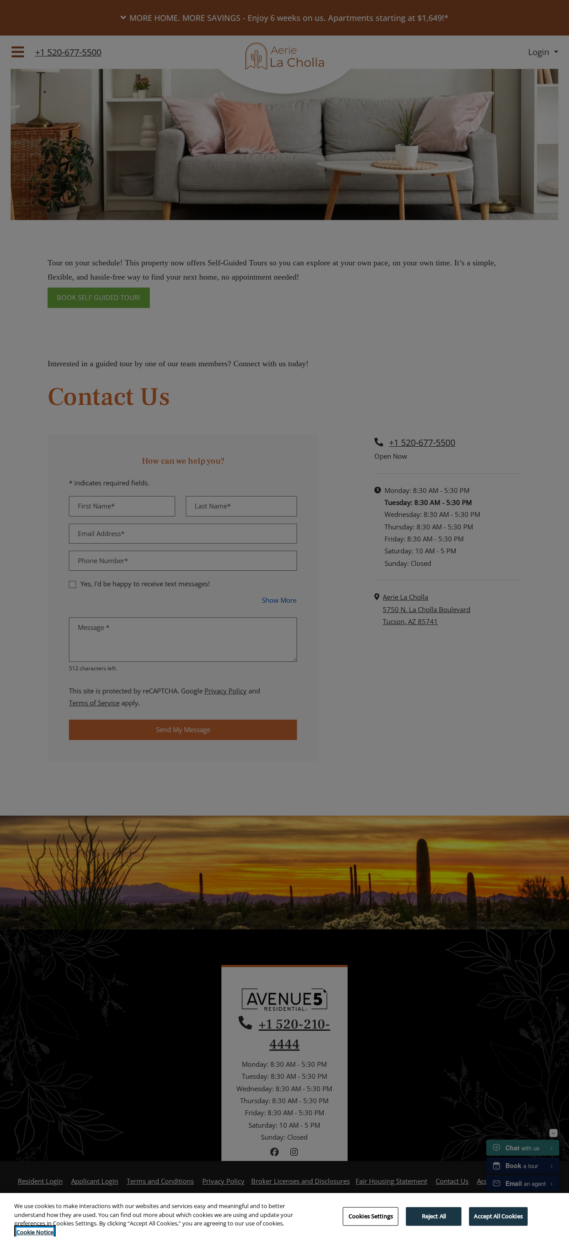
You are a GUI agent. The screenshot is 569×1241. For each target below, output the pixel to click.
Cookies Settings (371, 1216)
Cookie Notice (34, 1232)
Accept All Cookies (498, 1216)
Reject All (434, 1216)
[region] (284, 1217)
